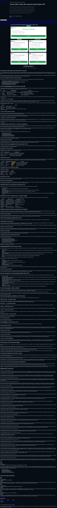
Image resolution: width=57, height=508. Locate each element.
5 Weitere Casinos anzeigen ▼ (28, 66)
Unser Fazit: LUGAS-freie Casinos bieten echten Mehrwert (21, 23)
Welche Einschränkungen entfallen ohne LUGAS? (15, 22)
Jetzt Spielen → (19, 49)
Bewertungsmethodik (17, 503)
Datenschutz (2, 503)
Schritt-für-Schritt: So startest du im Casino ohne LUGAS (20, 21)
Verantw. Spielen (22, 503)
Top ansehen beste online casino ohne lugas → (16, 15)
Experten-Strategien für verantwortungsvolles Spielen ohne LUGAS (45, 22)
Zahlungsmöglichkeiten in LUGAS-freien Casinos (29, 22)
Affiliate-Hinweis (12, 503)
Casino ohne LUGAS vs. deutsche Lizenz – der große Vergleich (37, 21)
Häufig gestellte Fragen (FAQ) (33, 23)
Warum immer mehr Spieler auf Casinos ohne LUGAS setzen (8, 20)
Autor (1, 1)
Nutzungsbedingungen (7, 503)
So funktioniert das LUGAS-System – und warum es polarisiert (41, 20)
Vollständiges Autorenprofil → (4, 473)
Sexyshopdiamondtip (3, 0)
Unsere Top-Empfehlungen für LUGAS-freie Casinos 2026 (25, 20)
